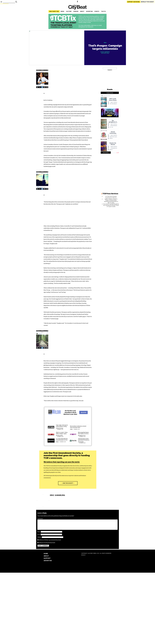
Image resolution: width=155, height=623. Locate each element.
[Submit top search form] (16, 2)
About (82, 11)
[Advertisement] (110, 226)
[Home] (77, 7)
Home (46, 553)
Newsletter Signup (147, 1)
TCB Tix (103, 11)
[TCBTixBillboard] (77, 28)
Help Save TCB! (54, 11)
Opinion (75, 11)
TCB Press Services (110, 194)
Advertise (89, 11)
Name (39, 531)
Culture (69, 11)
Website (39, 537)
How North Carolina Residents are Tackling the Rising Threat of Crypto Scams (111, 205)
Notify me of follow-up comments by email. (49, 540)
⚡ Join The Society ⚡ (68, 483)
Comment (40, 518)
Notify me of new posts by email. (46, 542)
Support (133, 1)
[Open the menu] (1, 1)
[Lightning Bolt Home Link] (77, 2)
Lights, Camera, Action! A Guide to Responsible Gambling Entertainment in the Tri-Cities (111, 200)
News (62, 11)
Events (97, 11)
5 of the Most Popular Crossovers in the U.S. (111, 197)
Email (39, 534)
